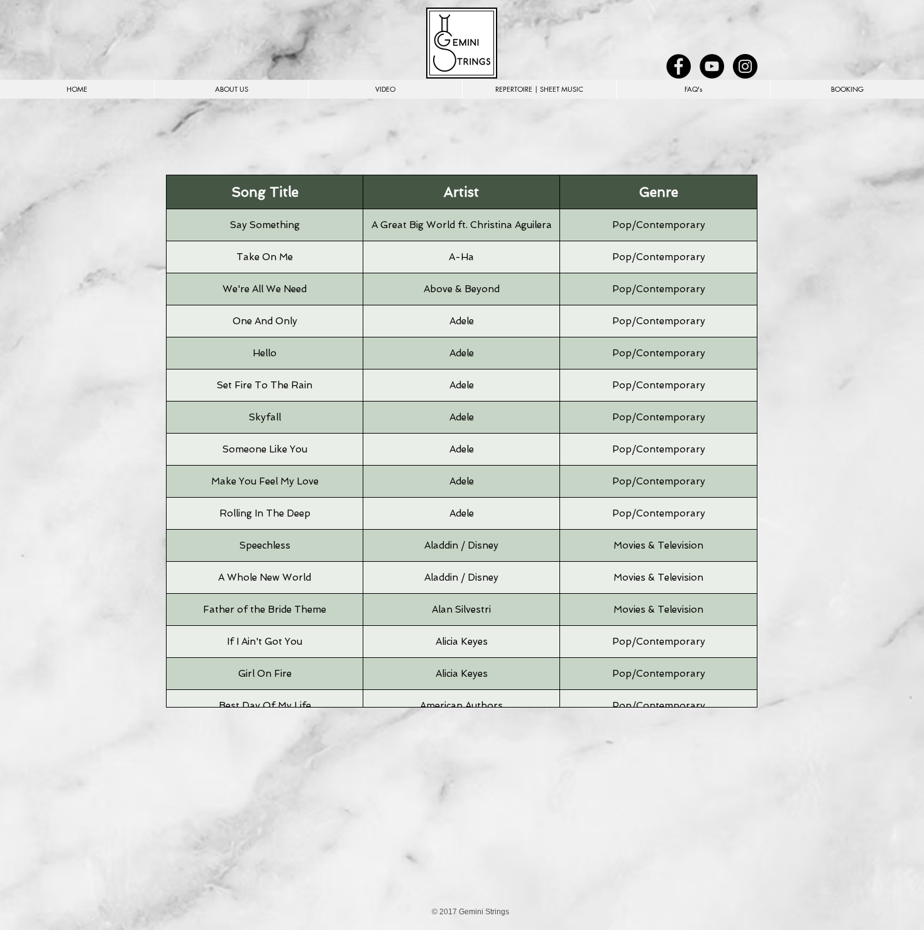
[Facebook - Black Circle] (678, 66)
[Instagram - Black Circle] (745, 66)
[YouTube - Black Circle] (712, 66)
